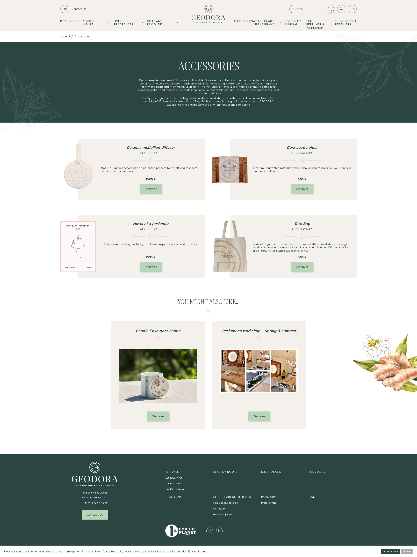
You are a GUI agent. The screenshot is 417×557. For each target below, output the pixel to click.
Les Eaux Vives (173, 477)
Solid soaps (317, 472)
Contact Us (79, 8)
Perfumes (67, 21)
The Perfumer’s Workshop (315, 24)
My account (269, 497)
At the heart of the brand (263, 23)
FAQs (312, 497)
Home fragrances (123, 23)
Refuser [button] (407, 551)
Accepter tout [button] (390, 551)
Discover (150, 188)
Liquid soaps (173, 497)
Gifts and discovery (155, 23)
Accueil (65, 36)
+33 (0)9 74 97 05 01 (95, 503)
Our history (219, 508)
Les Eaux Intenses (175, 489)
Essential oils (271, 472)
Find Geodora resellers (346, 23)
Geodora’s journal (293, 23)
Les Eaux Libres (174, 483)
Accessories (243, 21)
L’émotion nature (89, 23)
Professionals (268, 502)
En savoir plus (197, 551)
